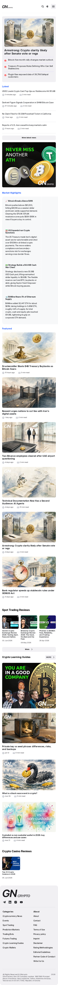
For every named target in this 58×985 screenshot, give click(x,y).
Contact (37, 921)
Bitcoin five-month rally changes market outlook (30, 60)
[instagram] (15, 902)
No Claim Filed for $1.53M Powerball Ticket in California (26, 114)
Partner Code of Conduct (44, 957)
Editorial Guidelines (41, 952)
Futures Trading (10, 939)
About (36, 916)
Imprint (36, 939)
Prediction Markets (11, 930)
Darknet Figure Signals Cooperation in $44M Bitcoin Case (28, 103)
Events (6, 921)
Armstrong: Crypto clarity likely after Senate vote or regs (25, 52)
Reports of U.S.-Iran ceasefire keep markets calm (24, 125)
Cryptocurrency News (12, 916)
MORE (48, 657)
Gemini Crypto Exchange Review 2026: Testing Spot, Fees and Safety (10, 634)
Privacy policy (39, 934)
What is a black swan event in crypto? (19, 793)
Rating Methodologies (43, 948)
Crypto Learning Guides (16, 657)
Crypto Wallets (9, 948)
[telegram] (4, 902)
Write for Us (38, 961)
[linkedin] (10, 902)
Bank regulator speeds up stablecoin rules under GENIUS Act (28, 592)
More (27, 649)
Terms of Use (39, 930)
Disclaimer (38, 943)
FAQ (35, 925)
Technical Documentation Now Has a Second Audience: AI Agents (26, 502)
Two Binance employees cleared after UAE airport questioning (28, 457)
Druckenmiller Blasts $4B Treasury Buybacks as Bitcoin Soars (27, 367)
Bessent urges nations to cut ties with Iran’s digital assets (25, 412)
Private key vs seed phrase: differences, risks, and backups (26, 748)
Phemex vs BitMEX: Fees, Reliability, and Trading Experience (47, 634)
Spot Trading (8, 925)
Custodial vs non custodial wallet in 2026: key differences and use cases (23, 836)
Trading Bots (8, 934)
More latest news (29, 138)
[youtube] (21, 902)
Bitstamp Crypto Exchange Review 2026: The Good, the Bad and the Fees (28, 635)
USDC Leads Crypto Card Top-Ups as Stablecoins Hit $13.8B (28, 91)
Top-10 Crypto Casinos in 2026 (8, 873)
